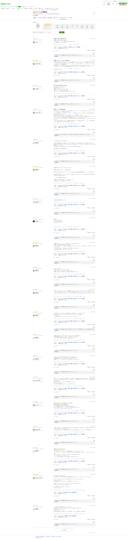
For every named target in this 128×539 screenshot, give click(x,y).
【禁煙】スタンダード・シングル (62, 48)
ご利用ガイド (106, 1)
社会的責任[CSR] (48, 536)
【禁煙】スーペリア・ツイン (62, 73)
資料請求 (60, 536)
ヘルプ (102, 1)
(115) (63, 17)
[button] (43, 42)
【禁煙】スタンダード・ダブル (62, 205)
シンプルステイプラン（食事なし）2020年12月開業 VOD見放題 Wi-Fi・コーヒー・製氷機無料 (71, 95)
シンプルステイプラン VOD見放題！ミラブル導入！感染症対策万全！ (67, 492)
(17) (50, 17)
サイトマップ (111, 1)
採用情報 (53, 536)
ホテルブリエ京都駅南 (40, 12)
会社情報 (37, 536)
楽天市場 (120, 1)
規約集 (57, 536)
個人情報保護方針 (42, 536)
